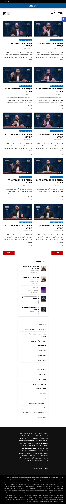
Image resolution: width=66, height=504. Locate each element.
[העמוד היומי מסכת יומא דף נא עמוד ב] (17, 212)
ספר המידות (31, 456)
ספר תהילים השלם (43, 433)
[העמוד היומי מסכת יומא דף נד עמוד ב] (48, 121)
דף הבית (61, 10)
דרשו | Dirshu (34, 270)
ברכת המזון (42, 365)
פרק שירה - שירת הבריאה (38, 384)
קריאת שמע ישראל (40, 324)
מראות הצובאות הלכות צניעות (29, 436)
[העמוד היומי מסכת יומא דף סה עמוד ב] (43, 309)
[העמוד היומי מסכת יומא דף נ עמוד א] (17, 166)
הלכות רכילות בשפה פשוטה (37, 403)
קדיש (44, 398)
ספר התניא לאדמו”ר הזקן (31, 443)
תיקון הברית (42, 417)
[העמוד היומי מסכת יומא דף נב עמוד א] (48, 75)
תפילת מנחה (42, 355)
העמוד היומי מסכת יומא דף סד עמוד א (30, 298)
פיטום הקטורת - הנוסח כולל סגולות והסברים (35, 335)
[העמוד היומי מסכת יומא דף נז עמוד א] (48, 29)
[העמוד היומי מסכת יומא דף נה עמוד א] (17, 121)
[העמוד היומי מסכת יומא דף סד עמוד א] (43, 299)
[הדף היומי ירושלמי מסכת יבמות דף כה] (43, 279)
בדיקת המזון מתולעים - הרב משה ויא (34, 413)
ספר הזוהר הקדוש (36, 448)
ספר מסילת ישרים (25, 445)
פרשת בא (36, 288)
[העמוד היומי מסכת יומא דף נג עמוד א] (17, 29)
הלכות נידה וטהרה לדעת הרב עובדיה (37, 460)
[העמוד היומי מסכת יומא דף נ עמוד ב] (48, 212)
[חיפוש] (5, 1)
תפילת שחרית (41, 351)
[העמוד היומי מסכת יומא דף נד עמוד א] (17, 75)
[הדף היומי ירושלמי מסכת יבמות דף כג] (43, 268)
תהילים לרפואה (41, 389)
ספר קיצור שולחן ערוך (29, 433)
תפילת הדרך (42, 393)
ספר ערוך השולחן (24, 458)
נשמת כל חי (42, 379)
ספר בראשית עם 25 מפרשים (33, 453)
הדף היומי (60, 40)
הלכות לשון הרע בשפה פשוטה (36, 408)
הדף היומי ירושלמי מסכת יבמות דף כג (31, 267)
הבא (57, 252)
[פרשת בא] (43, 290)
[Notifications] (8, 1)
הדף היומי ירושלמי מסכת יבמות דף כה (31, 278)
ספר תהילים (42, 374)
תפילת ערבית (42, 360)
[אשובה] (33, 5)
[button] (64, 19)
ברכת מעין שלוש (41, 370)
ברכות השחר (42, 346)
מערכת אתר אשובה (33, 290)
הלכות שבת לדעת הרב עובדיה (39, 438)
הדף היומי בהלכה (53, 40)
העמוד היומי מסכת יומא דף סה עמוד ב (30, 308)
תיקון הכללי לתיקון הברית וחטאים (35, 329)
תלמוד (40, 468)
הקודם (9, 252)
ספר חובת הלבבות (36, 458)
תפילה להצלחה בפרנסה (38, 341)
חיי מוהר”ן (40, 456)
